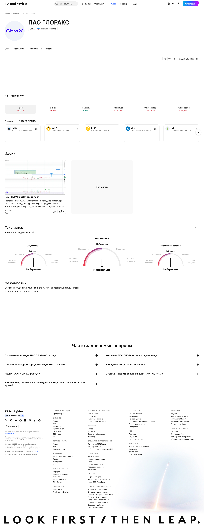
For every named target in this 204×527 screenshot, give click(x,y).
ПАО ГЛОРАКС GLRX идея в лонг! (22, 197)
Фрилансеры (134, 452)
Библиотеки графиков (179, 416)
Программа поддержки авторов (142, 421)
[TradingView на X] (6, 420)
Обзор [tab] (8, 49)
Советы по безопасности (98, 502)
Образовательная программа (183, 439)
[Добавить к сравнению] (37, 129)
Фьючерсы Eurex (95, 446)
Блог (90, 462)
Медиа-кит (92, 469)
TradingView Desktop (61, 492)
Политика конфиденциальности (100, 495)
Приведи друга (135, 419)
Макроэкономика (60, 479)
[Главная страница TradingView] (16, 3)
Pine (54, 437)
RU (172, 4)
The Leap (91, 437)
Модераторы (134, 427)
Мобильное (57, 489)
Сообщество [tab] (19, 49)
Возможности (93, 414)
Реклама (174, 431)
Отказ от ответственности (98, 492)
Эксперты (133, 449)
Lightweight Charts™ (178, 419)
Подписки (92, 416)
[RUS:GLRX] (7, 192)
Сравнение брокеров (96, 434)
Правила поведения (137, 424)
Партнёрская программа (181, 437)
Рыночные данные (95, 419)
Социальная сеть (136, 414)
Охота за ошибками (96, 505)
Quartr (37, 451)
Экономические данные (62, 456)
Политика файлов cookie (97, 497)
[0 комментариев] (54, 211)
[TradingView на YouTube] (15, 420)
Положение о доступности (98, 500)
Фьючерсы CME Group (97, 444)
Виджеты (174, 414)
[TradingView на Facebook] (11, 420)
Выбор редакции (135, 439)
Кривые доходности (61, 474)
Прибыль (56, 459)
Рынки (113, 4)
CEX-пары (57, 431)
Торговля (132, 434)
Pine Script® (58, 482)
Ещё (135, 4)
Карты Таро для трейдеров (99, 479)
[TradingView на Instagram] (20, 420)
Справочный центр (95, 464)
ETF (54, 424)
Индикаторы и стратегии (139, 446)
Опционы (57, 477)
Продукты (86, 4)
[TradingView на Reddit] (39, 420)
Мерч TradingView (95, 477)
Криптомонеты (59, 429)
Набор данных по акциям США (100, 449)
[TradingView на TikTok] (34, 420)
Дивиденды (58, 462)
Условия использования (97, 489)
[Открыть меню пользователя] (178, 3)
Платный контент (135, 454)
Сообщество (100, 4)
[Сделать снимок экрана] (164, 59)
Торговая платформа (179, 424)
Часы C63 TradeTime (96, 482)
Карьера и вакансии (96, 467)
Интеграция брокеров (179, 434)
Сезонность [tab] (46, 49)
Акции (55, 421)
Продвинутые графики (180, 421)
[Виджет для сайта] (169, 59)
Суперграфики (59, 414)
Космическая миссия (96, 459)
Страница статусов (96, 508)
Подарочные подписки (97, 421)
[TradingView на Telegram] (30, 420)
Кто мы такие (93, 456)
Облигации (57, 426)
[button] (92, 3)
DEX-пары (57, 434)
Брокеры (124, 4)
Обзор (90, 429)
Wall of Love (133, 416)
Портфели (57, 472)
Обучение (133, 437)
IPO (54, 464)
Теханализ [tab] (33, 49)
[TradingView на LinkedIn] (25, 420)
